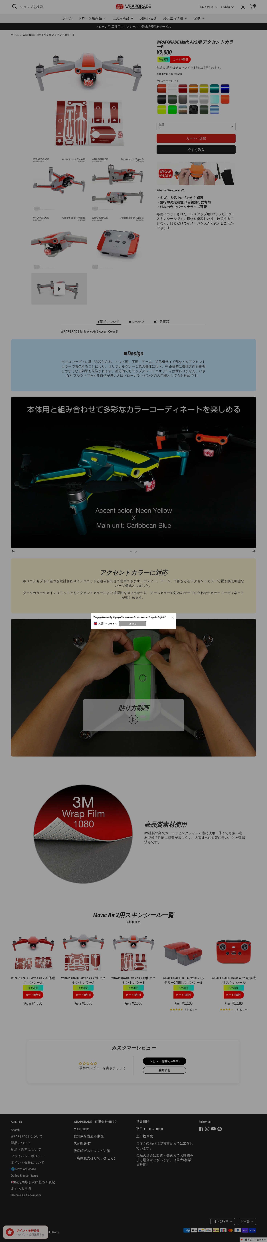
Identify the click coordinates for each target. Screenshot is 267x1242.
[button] (100, 623)
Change (132, 623)
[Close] (172, 617)
